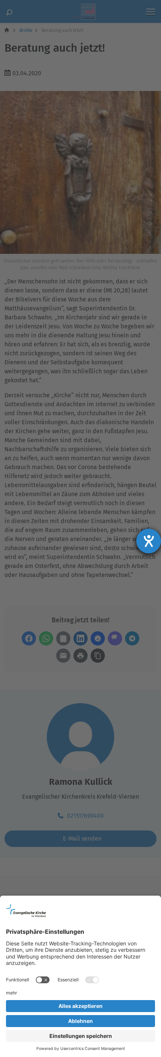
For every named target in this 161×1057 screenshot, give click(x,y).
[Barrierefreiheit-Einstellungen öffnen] (148, 541)
